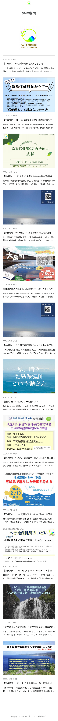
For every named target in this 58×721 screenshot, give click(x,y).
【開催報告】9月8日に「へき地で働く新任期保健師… (28, 232)
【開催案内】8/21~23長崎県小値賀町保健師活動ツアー (28, 119)
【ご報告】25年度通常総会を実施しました (23, 63)
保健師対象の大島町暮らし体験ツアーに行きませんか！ (29, 288)
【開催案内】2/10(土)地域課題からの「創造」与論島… (28, 514)
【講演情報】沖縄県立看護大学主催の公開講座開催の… (29, 457)
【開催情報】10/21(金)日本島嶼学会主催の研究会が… (28, 683)
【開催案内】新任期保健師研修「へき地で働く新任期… (29, 345)
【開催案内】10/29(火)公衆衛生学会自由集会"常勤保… (28, 176)
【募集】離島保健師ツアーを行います (20, 401)
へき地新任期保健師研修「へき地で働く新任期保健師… (29, 626)
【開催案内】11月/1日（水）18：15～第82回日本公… (28, 570)
